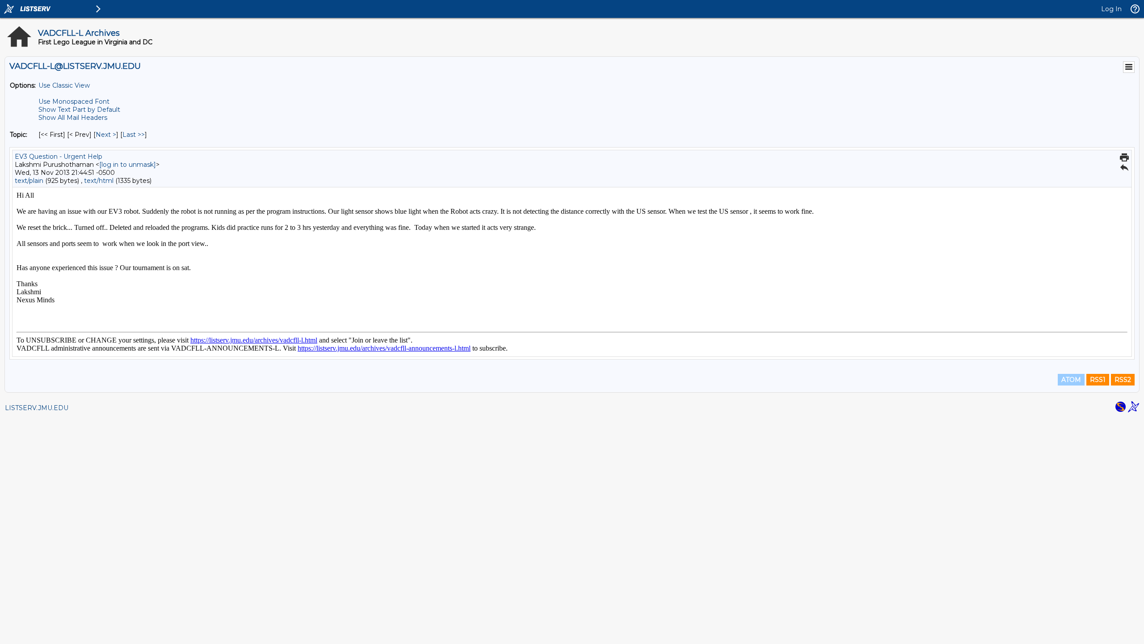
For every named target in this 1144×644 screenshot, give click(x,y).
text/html (99, 181)
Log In (1111, 9)
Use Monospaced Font (73, 101)
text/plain (29, 181)
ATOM (1071, 380)
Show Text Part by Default (79, 110)
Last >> (133, 135)
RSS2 (1123, 380)
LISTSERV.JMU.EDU (36, 408)
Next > (106, 135)
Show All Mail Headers (72, 118)
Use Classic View (64, 85)
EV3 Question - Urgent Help (58, 157)
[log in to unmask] (127, 165)
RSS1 (1098, 380)
